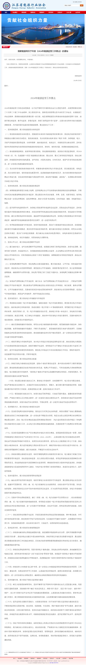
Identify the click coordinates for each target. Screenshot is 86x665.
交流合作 (60, 12)
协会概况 (15, 12)
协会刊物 (71, 658)
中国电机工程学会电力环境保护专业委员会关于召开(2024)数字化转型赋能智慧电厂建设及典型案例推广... (58, 652)
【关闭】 (52, 55)
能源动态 (33, 12)
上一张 (3, 29)
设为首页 (80, 2)
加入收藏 (75, 2)
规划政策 (24, 12)
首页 (6, 12)
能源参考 (42, 12)
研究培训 (51, 12)
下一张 (82, 29)
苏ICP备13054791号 (54, 662)
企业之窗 (69, 12)
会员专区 (78, 12)
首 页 (14, 658)
